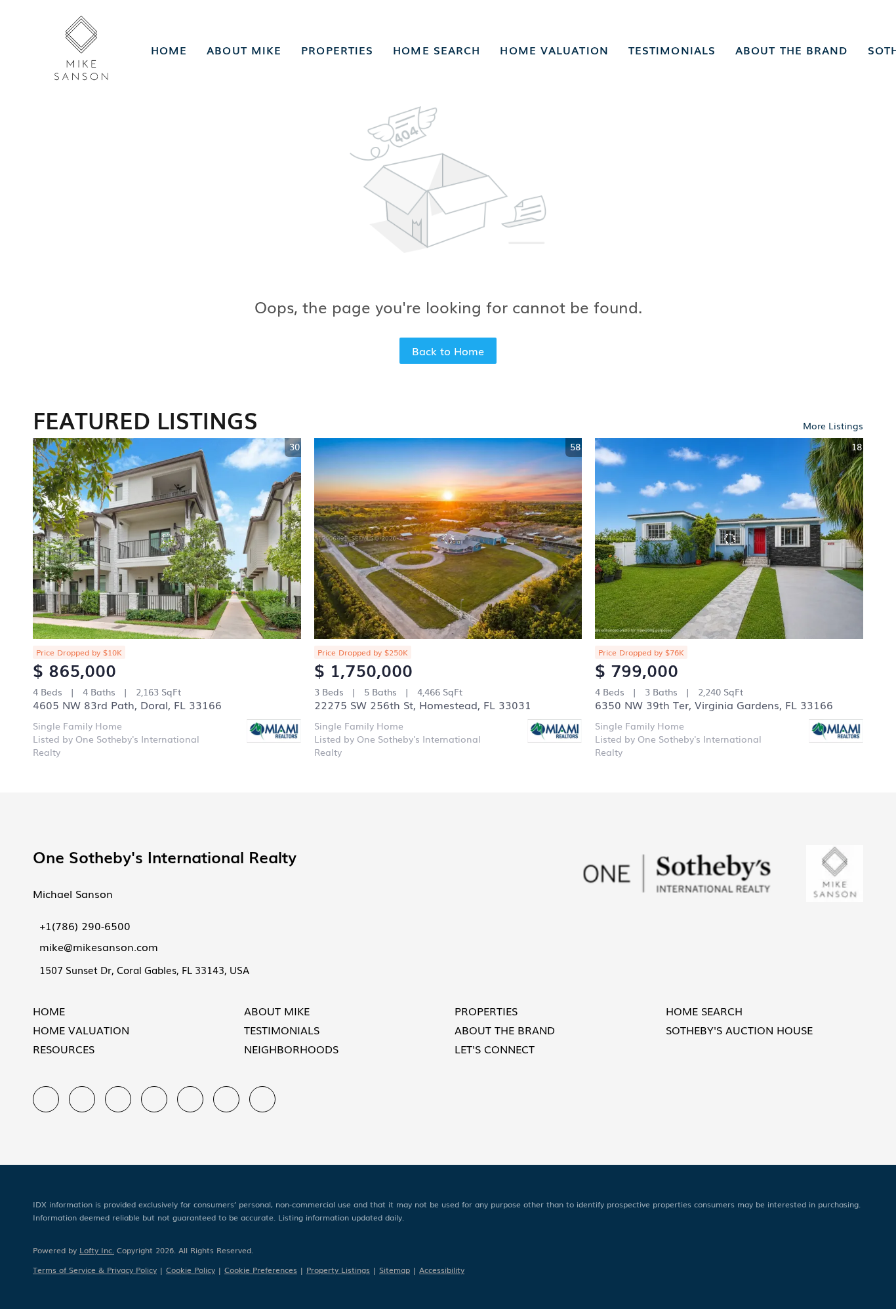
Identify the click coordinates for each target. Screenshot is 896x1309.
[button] (81, 50)
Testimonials (672, 50)
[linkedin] (82, 1099)
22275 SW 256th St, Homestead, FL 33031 (422, 705)
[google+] (262, 1099)
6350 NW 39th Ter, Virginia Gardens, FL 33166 (714, 705)
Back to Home (448, 351)
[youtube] (226, 1099)
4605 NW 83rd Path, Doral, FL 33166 (127, 705)
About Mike (244, 50)
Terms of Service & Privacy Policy (95, 1270)
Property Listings (338, 1270)
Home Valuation (554, 50)
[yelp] (154, 1099)
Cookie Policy (190, 1270)
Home (169, 50)
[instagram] (190, 1099)
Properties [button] (337, 50)
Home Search (436, 50)
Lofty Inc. (96, 1250)
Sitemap (394, 1270)
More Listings (833, 425)
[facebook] (46, 1099)
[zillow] (118, 1099)
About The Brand (791, 50)
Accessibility (441, 1270)
